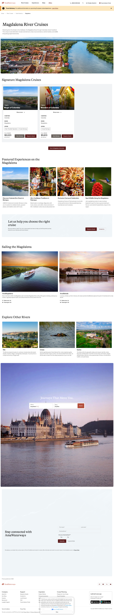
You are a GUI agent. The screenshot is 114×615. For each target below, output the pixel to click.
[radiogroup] (80, 537)
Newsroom (4, 600)
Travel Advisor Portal (25, 602)
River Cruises (10, 13)
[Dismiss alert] (111, 8)
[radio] (59, 537)
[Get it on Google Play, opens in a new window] (105, 602)
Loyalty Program (6, 602)
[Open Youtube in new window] (110, 584)
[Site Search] (83, 3)
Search (81, 405)
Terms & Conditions (6, 609)
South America (19, 13)
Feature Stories (42, 594)
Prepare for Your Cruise (62, 594)
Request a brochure (43, 596)
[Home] (10, 3)
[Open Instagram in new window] (99, 584)
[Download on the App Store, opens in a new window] (95, 602)
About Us (4, 594)
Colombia (7, 118)
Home (2, 13)
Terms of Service (34, 612)
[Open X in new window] (106, 584)
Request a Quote (24, 594)
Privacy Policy (76, 550)
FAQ (21, 600)
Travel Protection (61, 596)
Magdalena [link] (27, 13)
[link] (50, 3)
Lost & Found (23, 598)
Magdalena (7, 123)
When (56, 404)
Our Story (4, 596)
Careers (4, 598)
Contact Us (23, 596)
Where (32, 404)
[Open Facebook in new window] (103, 584)
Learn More (55, 8)
